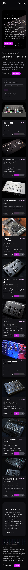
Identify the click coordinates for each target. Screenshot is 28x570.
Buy (12, 134)
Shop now (8, 43)
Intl (22, 134)
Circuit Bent (14, 90)
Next (22, 45)
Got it (17, 565)
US (16, 134)
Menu (21, 3)
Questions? (8, 565)
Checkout (16, 73)
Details (6, 134)
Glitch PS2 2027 (9, 160)
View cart (6, 73)
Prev (16, 45)
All (6, 90)
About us (9, 532)
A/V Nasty (7, 400)
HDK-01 (6, 321)
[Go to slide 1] (4, 46)
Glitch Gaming (9, 93)
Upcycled (8, 96)
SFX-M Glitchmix (9, 200)
